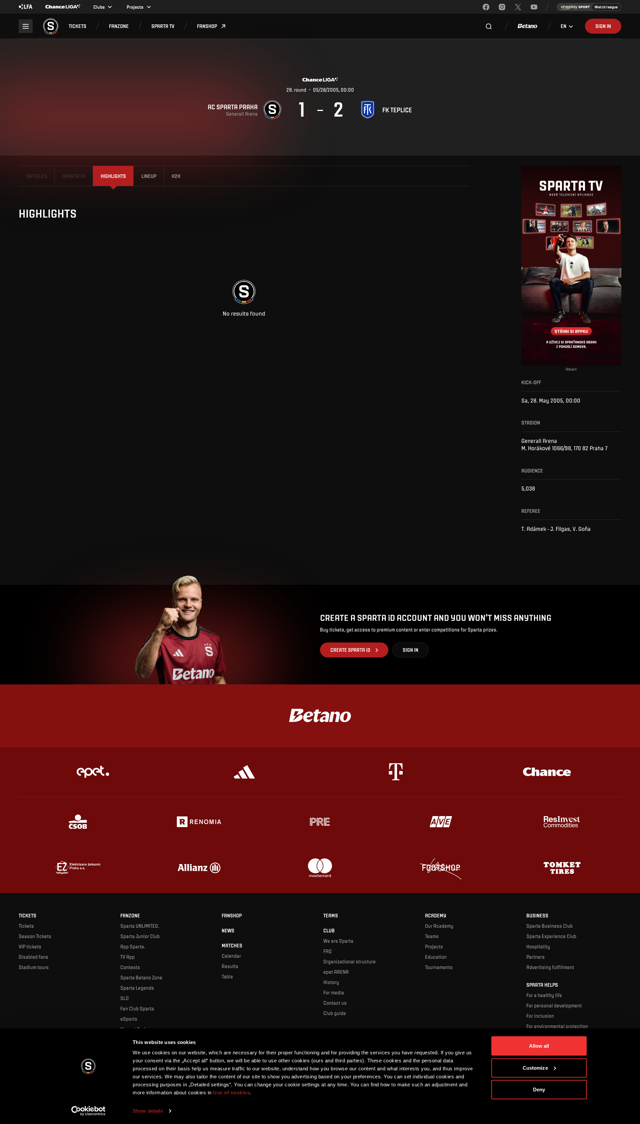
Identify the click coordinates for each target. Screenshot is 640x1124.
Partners (535, 957)
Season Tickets (35, 936)
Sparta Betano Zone (141, 977)
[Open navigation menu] (25, 26)
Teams (432, 936)
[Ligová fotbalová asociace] (26, 7)
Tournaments (439, 967)
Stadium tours (34, 967)
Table (227, 976)
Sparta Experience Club (551, 936)
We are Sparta (338, 941)
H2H (176, 176)
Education (436, 957)
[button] (77, 26)
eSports (128, 1019)
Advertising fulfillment (550, 967)
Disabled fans (33, 957)
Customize (535, 1067)
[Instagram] (502, 7)
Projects (434, 946)
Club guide (334, 1013)
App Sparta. (132, 946)
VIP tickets (30, 946)
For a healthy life (544, 995)
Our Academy (439, 926)
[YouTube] (534, 7)
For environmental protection (557, 1026)
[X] (518, 7)
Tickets (26, 926)
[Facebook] (486, 7)
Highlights (113, 176)
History (331, 982)
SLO (124, 998)
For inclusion (540, 1016)
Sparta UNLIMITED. (139, 926)
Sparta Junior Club (140, 936)
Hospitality (538, 946)
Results (230, 966)
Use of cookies (231, 1092)
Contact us (335, 1003)
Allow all (539, 1046)
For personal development (554, 1005)
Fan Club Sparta (137, 1008)
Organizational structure (349, 961)
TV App (127, 957)
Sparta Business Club (549, 926)
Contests (130, 967)
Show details (148, 1111)
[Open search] (488, 26)
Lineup (148, 176)
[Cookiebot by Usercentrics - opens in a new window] (88, 1111)
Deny (539, 1089)
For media (333, 992)
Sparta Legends (137, 988)
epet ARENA (336, 972)
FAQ (327, 951)
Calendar (231, 956)
